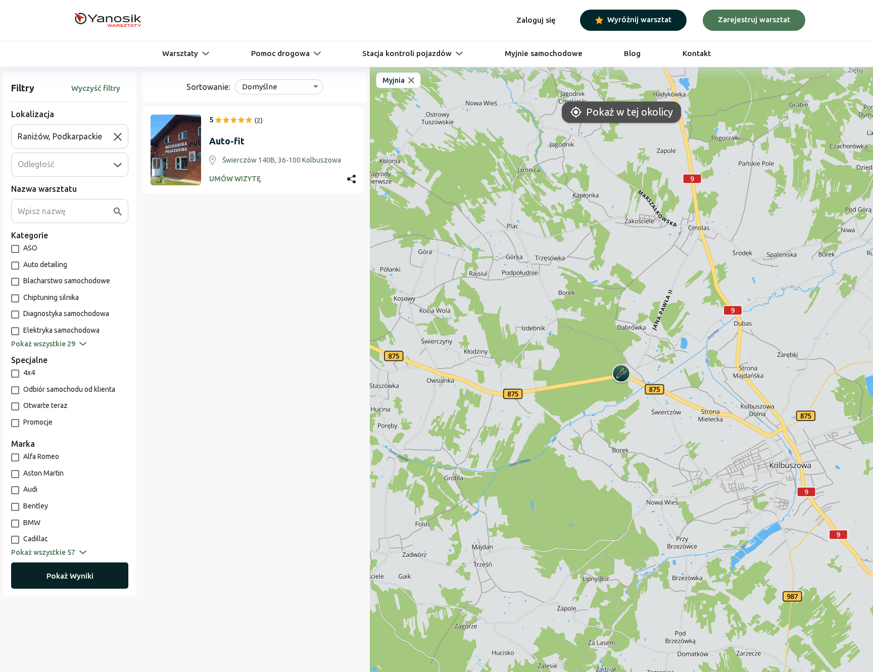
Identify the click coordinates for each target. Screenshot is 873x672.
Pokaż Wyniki (69, 576)
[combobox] (66, 136)
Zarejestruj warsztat (754, 19)
